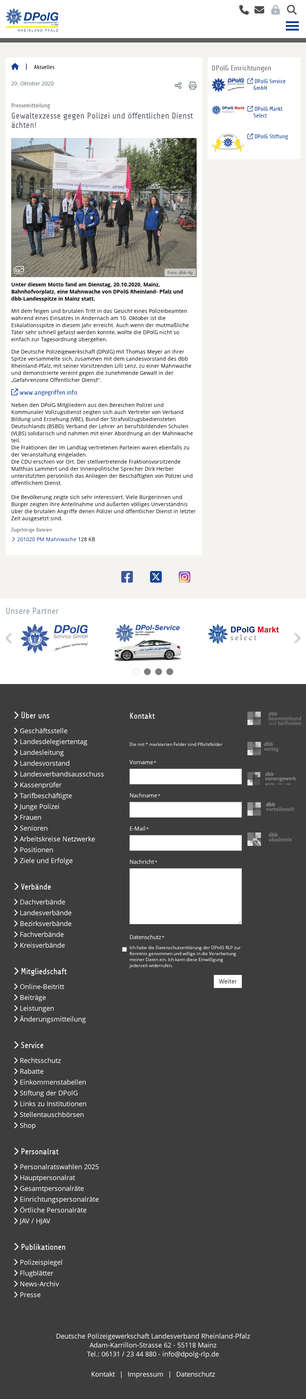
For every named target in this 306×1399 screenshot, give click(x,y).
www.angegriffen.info (48, 392)
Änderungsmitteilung (53, 1019)
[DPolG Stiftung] (228, 142)
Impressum (145, 1374)
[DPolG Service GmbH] (228, 87)
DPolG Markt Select (267, 112)
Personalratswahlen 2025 (59, 1167)
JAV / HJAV (35, 1221)
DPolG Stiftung (270, 136)
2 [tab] (147, 671)
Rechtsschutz (40, 1060)
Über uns (35, 716)
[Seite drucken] (192, 85)
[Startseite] (15, 67)
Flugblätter (36, 1273)
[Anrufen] (241, 11)
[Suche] (289, 11)
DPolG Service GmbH (269, 84)
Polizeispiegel (41, 1262)
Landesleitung (42, 752)
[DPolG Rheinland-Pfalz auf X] (153, 577)
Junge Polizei (40, 806)
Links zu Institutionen (53, 1104)
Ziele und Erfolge (46, 861)
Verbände (36, 887)
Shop (28, 1125)
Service (32, 1045)
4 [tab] (169, 671)
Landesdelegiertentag (53, 742)
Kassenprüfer (41, 785)
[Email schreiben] (257, 11)
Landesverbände (46, 913)
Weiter (228, 981)
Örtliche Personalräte (53, 1210)
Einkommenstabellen (53, 1082)
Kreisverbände (42, 945)
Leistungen (37, 1008)
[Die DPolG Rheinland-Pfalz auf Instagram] (181, 577)
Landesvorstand (45, 763)
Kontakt (103, 1374)
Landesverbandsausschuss (62, 774)
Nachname (144, 795)
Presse (30, 1295)
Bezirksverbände (46, 924)
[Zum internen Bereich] (273, 11)
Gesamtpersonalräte (52, 1188)
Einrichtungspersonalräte (59, 1199)
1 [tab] (136, 671)
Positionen (36, 850)
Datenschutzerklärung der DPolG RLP (194, 947)
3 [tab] (158, 671)
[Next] (296, 638)
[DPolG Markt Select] (228, 114)
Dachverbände (42, 902)
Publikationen (43, 1247)
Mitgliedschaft (44, 971)
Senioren (34, 828)
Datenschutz (147, 937)
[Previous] (9, 638)
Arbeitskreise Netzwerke (57, 839)
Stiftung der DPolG (49, 1093)
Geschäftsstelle (44, 731)
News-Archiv (39, 1284)
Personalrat (40, 1152)
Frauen (30, 817)
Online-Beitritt (42, 987)
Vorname (142, 762)
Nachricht (143, 861)
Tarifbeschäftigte (46, 796)
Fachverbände (42, 934)
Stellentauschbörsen (52, 1115)
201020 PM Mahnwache (46, 539)
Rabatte (32, 1071)
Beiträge (33, 997)
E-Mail (139, 828)
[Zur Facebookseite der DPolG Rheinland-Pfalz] (124, 577)
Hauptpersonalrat (47, 1178)
